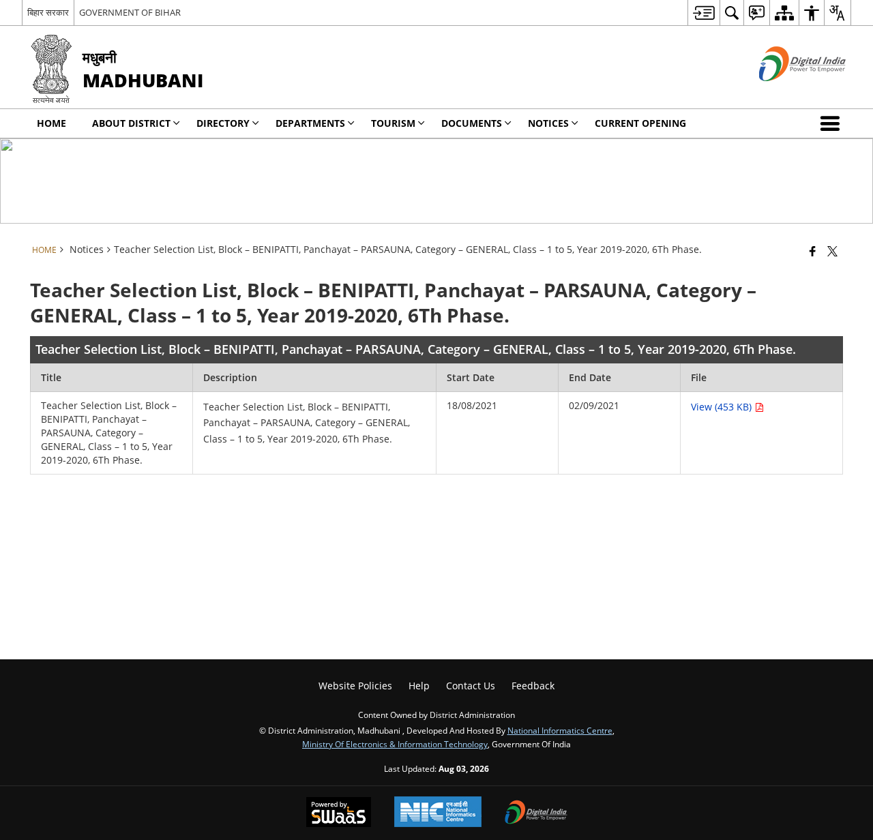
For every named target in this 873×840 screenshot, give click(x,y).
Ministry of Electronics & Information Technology (395, 743)
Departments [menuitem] (310, 123)
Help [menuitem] (419, 685)
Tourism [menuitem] (393, 123)
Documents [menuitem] (471, 123)
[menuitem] (703, 12)
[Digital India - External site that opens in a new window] (785, 92)
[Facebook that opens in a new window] (812, 250)
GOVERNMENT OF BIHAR (130, 12)
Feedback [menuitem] (533, 685)
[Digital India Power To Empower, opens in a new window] (536, 813)
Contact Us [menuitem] (470, 685)
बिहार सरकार (48, 12)
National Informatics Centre (559, 730)
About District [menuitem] (131, 123)
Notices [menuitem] (548, 123)
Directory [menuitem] (223, 123)
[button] (832, 123)
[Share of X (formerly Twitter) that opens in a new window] (832, 250)
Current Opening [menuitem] (640, 123)
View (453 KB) (722, 406)
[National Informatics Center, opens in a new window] (438, 813)
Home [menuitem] (51, 123)
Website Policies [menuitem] (355, 685)
